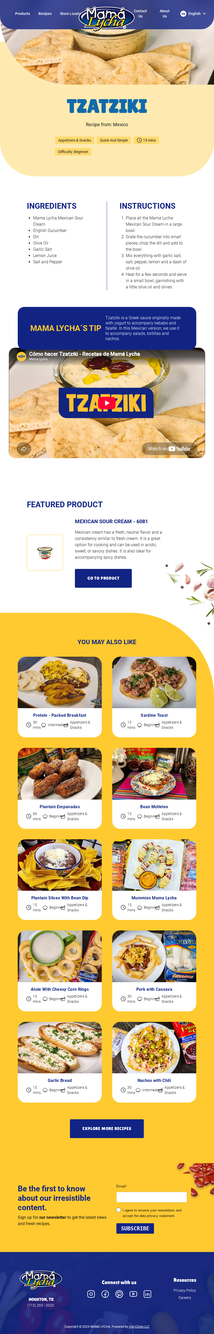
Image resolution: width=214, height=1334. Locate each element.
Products (22, 13)
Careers (185, 1298)
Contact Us (140, 13)
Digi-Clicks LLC (139, 1327)
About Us (165, 13)
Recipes (45, 13)
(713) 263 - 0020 (40, 1305)
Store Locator (71, 13)
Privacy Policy (185, 1290)
